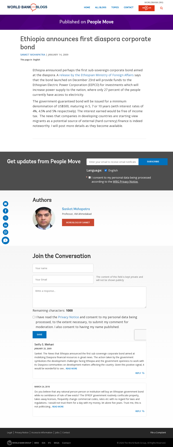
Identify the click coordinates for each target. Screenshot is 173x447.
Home (87, 7)
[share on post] (5, 218)
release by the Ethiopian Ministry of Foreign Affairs (96, 75)
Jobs (57, 432)
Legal (9, 432)
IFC (49, 442)
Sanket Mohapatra (32, 54)
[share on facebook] (5, 211)
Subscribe (153, 161)
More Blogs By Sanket (78, 222)
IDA (43, 442)
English (36, 59)
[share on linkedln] (5, 225)
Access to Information (41, 432)
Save (39, 334)
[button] (161, 8)
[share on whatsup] (5, 232)
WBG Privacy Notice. (125, 181)
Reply (138, 373)
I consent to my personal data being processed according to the (121, 179)
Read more (71, 368)
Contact (128, 7)
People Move (100, 22)
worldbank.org (153, 2)
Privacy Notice (68, 317)
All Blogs (100, 7)
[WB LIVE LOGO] (147, 8)
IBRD (36, 442)
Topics (115, 7)
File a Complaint (158, 432)
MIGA (56, 442)
